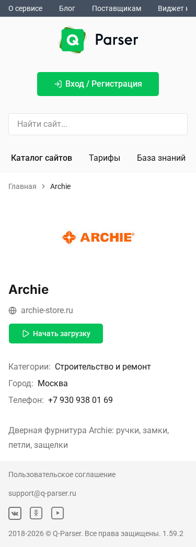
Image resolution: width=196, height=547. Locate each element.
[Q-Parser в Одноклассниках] (36, 513)
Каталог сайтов (41, 158)
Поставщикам (116, 8)
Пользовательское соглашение (62, 474)
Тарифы (104, 158)
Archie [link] (60, 186)
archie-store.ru (47, 310)
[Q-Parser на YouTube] (57, 513)
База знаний (161, 158)
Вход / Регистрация (103, 84)
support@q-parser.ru (42, 493)
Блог (67, 8)
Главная (22, 186)
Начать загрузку (61, 333)
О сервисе (25, 8)
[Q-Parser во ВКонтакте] (14, 513)
